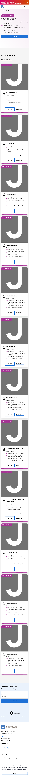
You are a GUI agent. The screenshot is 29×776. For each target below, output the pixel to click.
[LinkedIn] (8, 748)
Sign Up (15, 701)
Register (10, 109)
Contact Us (4, 743)
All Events (6, 10)
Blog (16, 754)
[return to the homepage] (9, 726)
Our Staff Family (6, 758)
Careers (4, 761)
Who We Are (5, 754)
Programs (17, 758)
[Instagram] (5, 748)
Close (14, 773)
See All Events (5, 59)
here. (20, 3)
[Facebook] (2, 748)
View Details (19, 109)
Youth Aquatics (7, 15)
